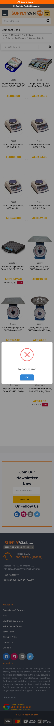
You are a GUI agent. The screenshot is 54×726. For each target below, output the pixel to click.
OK (27, 377)
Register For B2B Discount (27, 6)
